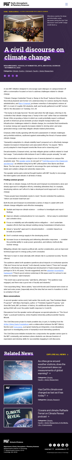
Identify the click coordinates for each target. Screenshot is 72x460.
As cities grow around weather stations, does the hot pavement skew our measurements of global (51, 367)
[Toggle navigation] (66, 4)
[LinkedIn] (62, 445)
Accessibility (61, 449)
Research (56, 400)
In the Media (63, 423)
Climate (15, 71)
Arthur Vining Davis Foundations (16, 324)
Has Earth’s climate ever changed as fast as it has (50, 392)
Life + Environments (45, 425)
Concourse (18, 327)
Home (6, 11)
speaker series (25, 161)
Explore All (56, 354)
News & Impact (14, 11)
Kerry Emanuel (24, 103)
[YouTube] (66, 445)
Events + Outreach (25, 71)
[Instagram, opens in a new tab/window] (50, 445)
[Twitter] (54, 445)
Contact (48, 449)
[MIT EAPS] (16, 4)
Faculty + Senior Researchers (43, 71)
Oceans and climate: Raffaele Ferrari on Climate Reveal (53, 413)
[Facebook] (58, 445)
